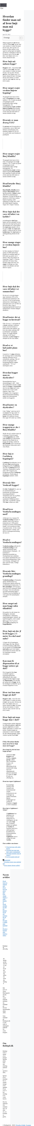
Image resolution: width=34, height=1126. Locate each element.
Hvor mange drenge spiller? (12, 865)
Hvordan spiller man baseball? (5, 924)
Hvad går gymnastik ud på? (5, 916)
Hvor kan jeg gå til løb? (5, 890)
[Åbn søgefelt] (2, 8)
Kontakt (28, 1125)
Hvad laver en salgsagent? (5, 883)
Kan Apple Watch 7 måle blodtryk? (5, 898)
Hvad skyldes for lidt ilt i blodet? (5, 907)
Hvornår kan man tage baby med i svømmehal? (13, 851)
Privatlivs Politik (20, 1125)
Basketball (7, 860)
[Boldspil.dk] (11, 2)
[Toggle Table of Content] (20, 37)
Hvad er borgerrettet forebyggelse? (5, 932)
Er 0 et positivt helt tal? (12, 857)
